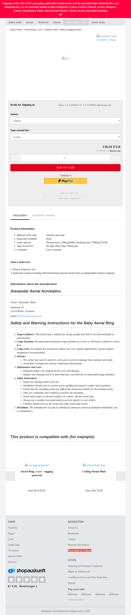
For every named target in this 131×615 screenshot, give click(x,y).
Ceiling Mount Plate (94, 471)
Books (29, 22)
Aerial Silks (98, 22)
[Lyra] (65, 58)
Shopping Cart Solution (53, 611)
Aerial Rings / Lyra (75, 22)
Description (20, 215)
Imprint (71, 583)
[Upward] (122, 610)
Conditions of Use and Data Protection (87, 577)
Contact (72, 539)
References (73, 533)
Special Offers (15, 556)
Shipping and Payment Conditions (85, 566)
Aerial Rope (15, 22)
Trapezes (43, 22)
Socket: (14, 114)
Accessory (13, 550)
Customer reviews (43, 215)
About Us (73, 527)
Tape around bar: (20, 130)
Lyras (11, 539)
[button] (15, 158)
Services (12, 562)
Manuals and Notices (78, 544)
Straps (57, 22)
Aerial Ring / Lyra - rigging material (36, 473)
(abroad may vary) (104, 105)
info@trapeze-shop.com (30, 316)
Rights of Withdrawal (78, 571)
